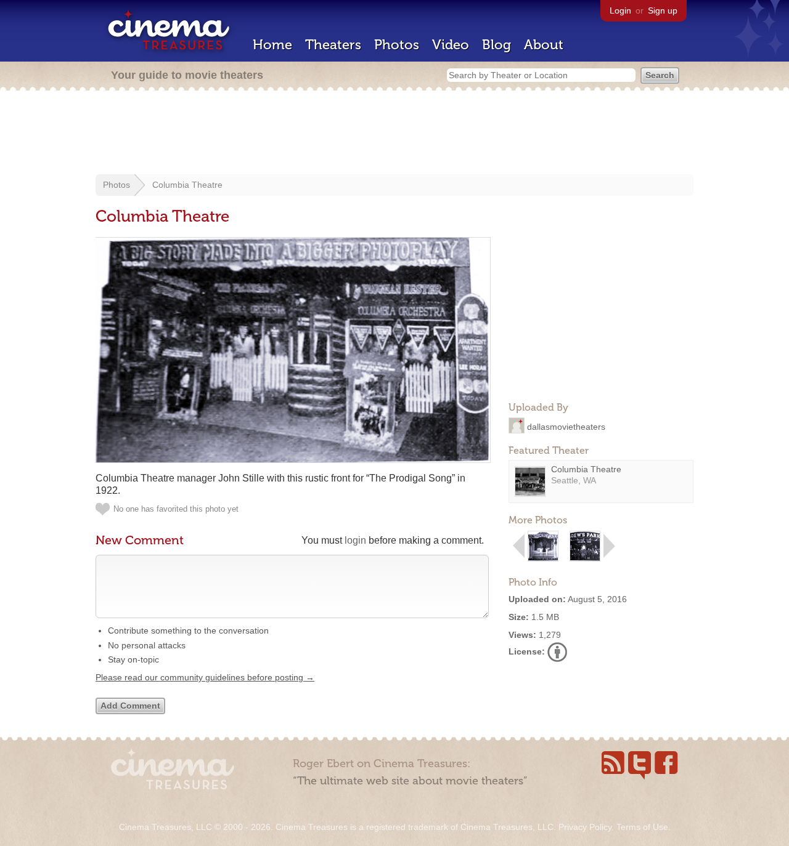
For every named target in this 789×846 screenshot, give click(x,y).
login (355, 540)
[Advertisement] (394, 133)
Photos (396, 44)
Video (450, 44)
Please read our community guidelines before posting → (205, 677)
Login (620, 10)
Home (272, 44)
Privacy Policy (584, 827)
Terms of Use (642, 827)
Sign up (662, 10)
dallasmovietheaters (566, 426)
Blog (496, 44)
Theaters (333, 44)
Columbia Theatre (187, 185)
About (543, 44)
